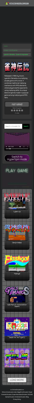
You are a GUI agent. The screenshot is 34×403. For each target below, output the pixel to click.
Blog (27, 397)
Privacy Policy (17, 399)
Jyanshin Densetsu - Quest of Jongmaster (16, 54)
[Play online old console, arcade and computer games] (17, 3)
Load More (17, 380)
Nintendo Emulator (20, 397)
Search (25, 126)
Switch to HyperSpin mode (17, 158)
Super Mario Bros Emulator (19, 394)
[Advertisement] (17, 24)
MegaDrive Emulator (22, 392)
